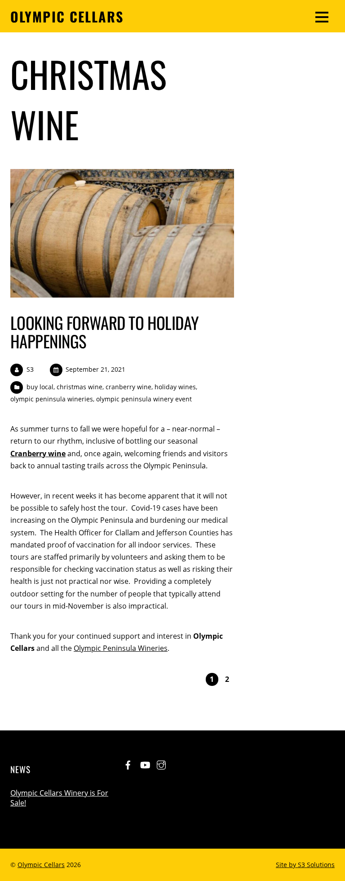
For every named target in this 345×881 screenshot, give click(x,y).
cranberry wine (128, 387)
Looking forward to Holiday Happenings (104, 331)
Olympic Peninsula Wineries (121, 648)
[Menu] (321, 16)
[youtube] (144, 763)
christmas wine (79, 387)
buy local (40, 387)
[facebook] (128, 763)
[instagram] (161, 763)
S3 (30, 369)
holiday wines (175, 387)
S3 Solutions (316, 864)
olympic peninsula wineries (51, 399)
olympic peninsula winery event (144, 399)
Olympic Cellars (41, 864)
